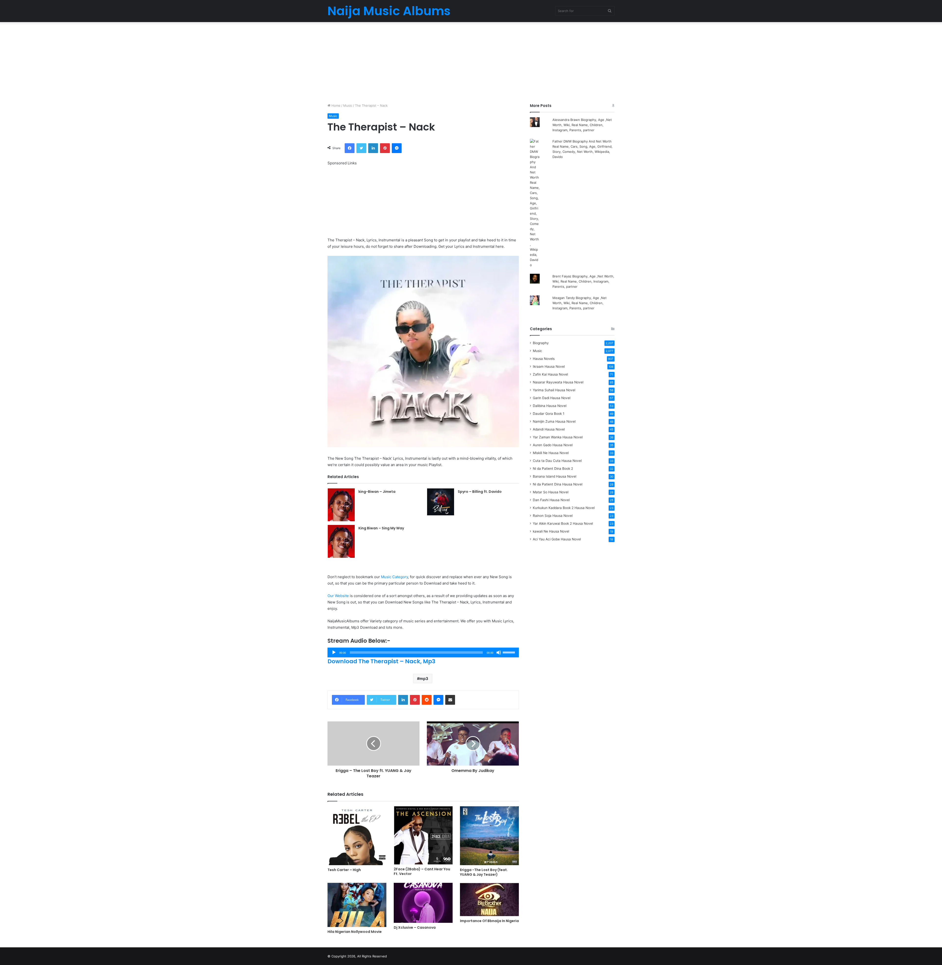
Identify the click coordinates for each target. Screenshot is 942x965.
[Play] (333, 652)
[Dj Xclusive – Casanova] (423, 903)
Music (347, 105)
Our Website (338, 595)
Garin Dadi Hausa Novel (551, 398)
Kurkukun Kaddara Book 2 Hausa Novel (564, 508)
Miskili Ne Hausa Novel (551, 453)
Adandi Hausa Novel (549, 429)
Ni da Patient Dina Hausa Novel (557, 484)
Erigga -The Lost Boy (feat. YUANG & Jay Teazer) (484, 872)
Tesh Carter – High (344, 869)
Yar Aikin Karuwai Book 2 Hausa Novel (563, 523)
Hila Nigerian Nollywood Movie (354, 931)
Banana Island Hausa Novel (554, 476)
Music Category (394, 576)
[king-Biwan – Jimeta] (341, 504)
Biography (541, 343)
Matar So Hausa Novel (550, 492)
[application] (423, 652)
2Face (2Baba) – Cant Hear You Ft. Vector (422, 871)
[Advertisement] (471, 61)
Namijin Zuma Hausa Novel (554, 421)
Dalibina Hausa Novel (549, 406)
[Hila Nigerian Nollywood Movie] (356, 905)
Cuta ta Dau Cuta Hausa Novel (557, 461)
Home (335, 105)
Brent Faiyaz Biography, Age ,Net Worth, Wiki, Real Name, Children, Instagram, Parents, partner (583, 281)
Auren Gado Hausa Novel (553, 445)
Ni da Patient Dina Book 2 (553, 468)
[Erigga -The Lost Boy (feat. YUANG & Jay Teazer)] (489, 835)
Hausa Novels (544, 359)
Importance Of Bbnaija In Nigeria (489, 920)
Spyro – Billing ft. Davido (480, 491)
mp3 (423, 678)
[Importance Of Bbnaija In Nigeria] (489, 899)
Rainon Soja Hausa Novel (553, 516)
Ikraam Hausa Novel (549, 366)
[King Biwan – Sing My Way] (341, 541)
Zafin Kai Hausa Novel (550, 374)
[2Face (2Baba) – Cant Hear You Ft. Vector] (423, 835)
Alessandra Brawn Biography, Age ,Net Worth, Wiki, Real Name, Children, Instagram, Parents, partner (582, 125)
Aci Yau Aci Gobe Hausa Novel (557, 539)
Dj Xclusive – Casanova (415, 927)
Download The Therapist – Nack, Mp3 (381, 661)
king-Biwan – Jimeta (376, 491)
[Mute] (498, 652)
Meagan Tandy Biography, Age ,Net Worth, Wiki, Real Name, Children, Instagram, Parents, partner (579, 303)
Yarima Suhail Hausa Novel (554, 390)
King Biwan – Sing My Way (381, 528)
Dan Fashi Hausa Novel (551, 500)
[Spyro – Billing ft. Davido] (440, 501)
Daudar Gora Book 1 (548, 414)
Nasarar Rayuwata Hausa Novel (558, 382)
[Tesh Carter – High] (356, 835)
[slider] (509, 652)
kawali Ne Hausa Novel (551, 531)
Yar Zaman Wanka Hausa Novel (558, 437)
